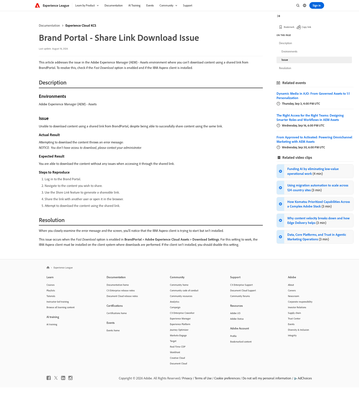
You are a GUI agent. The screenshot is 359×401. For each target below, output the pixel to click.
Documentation (49, 25)
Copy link (306, 27)
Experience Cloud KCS (80, 25)
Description (285, 43)
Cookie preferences (227, 378)
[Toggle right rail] (278, 16)
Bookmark (289, 27)
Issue (285, 60)
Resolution (285, 68)
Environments (289, 51)
